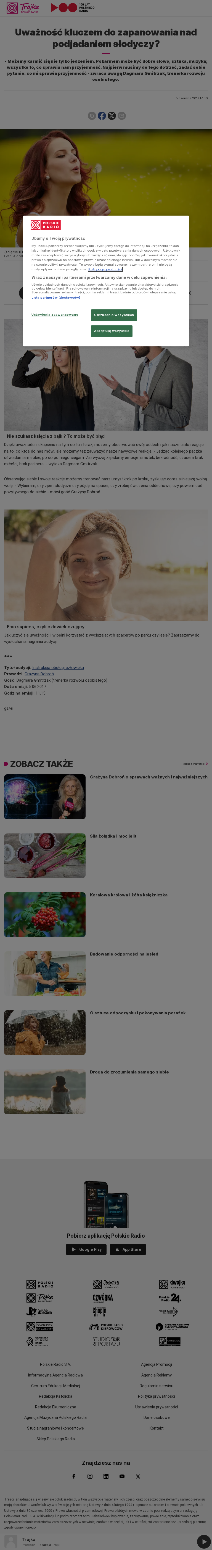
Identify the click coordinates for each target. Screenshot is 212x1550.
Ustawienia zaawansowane (54, 315)
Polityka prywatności (105, 269)
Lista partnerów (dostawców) (55, 297)
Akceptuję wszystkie (111, 331)
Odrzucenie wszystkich (114, 315)
